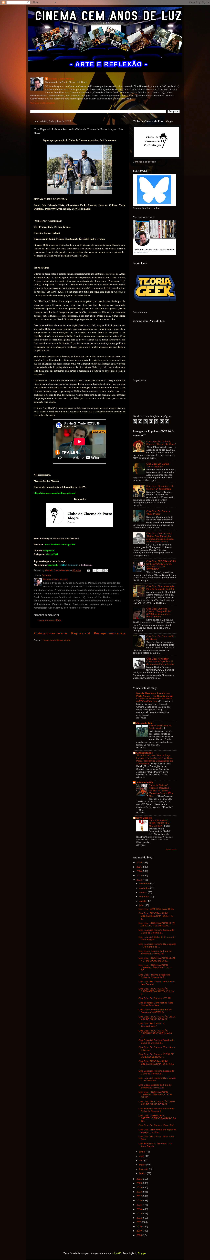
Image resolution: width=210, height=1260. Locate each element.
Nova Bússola (144, 818)
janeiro (143, 1173)
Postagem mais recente (50, 633)
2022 (139, 880)
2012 (139, 1218)
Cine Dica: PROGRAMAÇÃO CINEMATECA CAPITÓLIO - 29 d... (155, 916)
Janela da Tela (144, 723)
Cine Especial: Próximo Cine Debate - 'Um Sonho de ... (157, 945)
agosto (143, 901)
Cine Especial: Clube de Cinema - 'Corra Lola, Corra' (161, 442)
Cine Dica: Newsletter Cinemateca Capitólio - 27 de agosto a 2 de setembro (160, 661)
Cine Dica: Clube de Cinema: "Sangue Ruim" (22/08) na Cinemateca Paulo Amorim (158, 613)
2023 (139, 875)
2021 (139, 1179)
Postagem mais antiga (110, 633)
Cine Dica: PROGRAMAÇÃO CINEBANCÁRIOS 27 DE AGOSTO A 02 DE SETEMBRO (161, 565)
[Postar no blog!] (97, 570)
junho (142, 1152)
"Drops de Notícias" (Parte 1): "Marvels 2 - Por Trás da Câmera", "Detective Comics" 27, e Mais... (161, 790)
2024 (139, 871)
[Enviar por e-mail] (94, 570)
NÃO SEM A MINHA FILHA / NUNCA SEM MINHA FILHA (159, 823)
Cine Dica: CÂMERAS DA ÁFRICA (156, 909)
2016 (139, 1200)
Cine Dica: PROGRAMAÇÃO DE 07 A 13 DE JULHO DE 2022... (156, 1103)
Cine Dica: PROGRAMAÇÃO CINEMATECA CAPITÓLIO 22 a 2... (156, 991)
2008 (139, 1235)
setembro (144, 896)
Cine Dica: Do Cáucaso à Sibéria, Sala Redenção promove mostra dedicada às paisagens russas (160, 537)
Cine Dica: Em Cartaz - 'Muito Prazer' (158, 512)
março (142, 1165)
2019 (139, 1187)
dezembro (144, 883)
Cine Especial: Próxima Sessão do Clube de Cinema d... (156, 931)
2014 (139, 1209)
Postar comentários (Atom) (57, 640)
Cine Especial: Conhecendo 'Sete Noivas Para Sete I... (155, 1004)
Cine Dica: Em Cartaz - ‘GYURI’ (154, 998)
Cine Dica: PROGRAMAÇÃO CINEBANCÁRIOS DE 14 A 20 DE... (155, 1033)
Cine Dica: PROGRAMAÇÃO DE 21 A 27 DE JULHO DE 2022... (156, 959)
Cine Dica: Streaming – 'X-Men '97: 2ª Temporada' (160, 487)
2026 (139, 862)
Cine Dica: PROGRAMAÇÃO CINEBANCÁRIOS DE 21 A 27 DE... (155, 968)
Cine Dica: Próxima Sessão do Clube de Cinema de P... (154, 976)
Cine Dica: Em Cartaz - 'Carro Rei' (156, 1125)
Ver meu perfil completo (42, 103)
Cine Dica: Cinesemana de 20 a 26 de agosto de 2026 (160, 587)
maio (142, 1156)
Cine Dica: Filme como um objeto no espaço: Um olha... (157, 1131)
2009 (139, 1231)
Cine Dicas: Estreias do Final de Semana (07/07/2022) (155, 1086)
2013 (139, 1213)
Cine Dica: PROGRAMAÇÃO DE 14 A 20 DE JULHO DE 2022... (156, 1018)
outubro (143, 892)
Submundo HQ (144, 782)
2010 (139, 1226)
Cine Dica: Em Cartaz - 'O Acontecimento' (151, 1025)
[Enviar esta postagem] (88, 570)
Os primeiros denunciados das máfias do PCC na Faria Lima (154, 700)
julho (142, 905)
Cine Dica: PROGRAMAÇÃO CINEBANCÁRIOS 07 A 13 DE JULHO (155, 1094)
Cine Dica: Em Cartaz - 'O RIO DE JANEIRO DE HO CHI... (156, 1055)
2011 (139, 1222)
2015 (139, 1205)
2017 (139, 1196)
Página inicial (80, 633)
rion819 (117, 1253)
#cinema (46, 575)
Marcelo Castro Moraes (61, 79)
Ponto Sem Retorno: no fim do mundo (160, 727)
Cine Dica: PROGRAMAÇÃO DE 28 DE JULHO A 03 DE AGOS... (156, 924)
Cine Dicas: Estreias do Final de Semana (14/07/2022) (155, 952)
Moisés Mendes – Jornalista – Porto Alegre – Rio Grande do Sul (154, 694)
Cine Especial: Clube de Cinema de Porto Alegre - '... (156, 938)
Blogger (142, 1253)
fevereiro (144, 1169)
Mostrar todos (171, 849)
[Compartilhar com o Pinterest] (106, 570)
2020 (139, 1183)
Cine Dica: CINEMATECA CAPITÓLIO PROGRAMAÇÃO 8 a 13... (157, 1118)
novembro (144, 888)
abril (141, 1160)
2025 (139, 867)
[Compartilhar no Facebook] (103, 570)
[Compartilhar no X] (100, 570)
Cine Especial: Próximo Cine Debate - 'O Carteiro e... (157, 1079)
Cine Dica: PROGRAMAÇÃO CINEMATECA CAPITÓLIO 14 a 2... (156, 1064)
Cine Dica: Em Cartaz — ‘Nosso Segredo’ (159, 465)
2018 (139, 1192)
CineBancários (144, 753)
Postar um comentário (49, 620)
